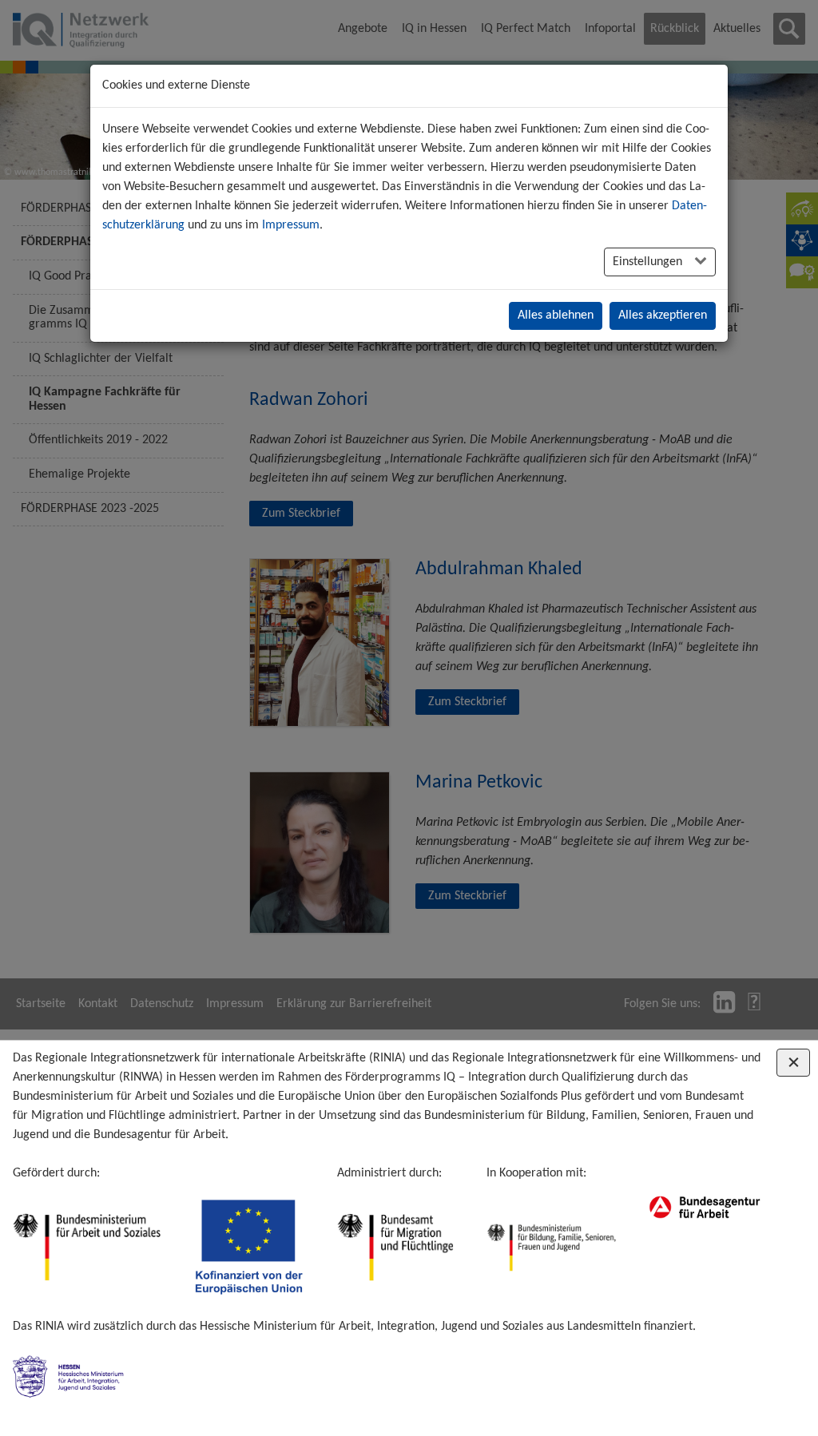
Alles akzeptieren (662, 315)
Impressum (291, 225)
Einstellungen (649, 262)
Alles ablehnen (556, 315)
